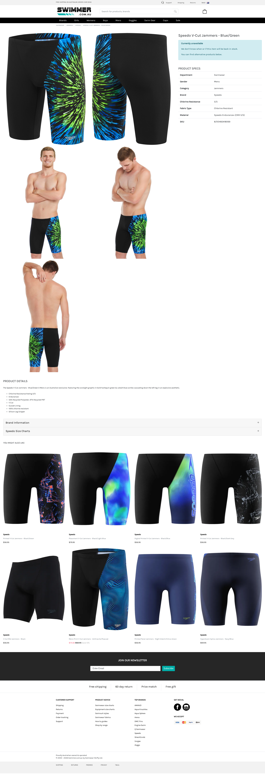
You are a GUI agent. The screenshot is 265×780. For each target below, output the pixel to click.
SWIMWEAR (60, 25)
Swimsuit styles (102, 713)
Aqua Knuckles (141, 709)
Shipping (181, 3)
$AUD (203, 3)
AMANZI (138, 705)
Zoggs (137, 745)
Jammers (218, 88)
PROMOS (89, 765)
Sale (178, 20)
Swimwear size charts (104, 705)
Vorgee (138, 741)
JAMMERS (69, 25)
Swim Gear (149, 20)
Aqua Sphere (140, 713)
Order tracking (62, 717)
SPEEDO (78, 25)
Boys (105, 20)
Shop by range (101, 725)
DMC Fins (139, 721)
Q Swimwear (140, 729)
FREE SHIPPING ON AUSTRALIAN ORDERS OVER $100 (74, 2)
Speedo (218, 95)
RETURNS (74, 765)
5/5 (216, 101)
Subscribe (168, 668)
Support (168, 3)
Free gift (171, 686)
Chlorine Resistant (223, 108)
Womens (91, 20)
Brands (63, 20)
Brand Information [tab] (17, 422)
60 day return (123, 686)
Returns (193, 3)
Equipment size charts (105, 709)
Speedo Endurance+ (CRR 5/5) (229, 115)
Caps (165, 20)
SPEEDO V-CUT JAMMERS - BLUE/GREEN (96, 25)
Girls (76, 20)
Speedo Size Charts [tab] (18, 431)
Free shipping (97, 686)
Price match (149, 686)
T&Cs (117, 765)
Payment (60, 713)
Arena (137, 717)
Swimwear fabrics (103, 717)
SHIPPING (59, 765)
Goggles (133, 20)
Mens (118, 20)
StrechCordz (140, 737)
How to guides (101, 721)
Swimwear (219, 75)
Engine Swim (140, 725)
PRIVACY (104, 765)
